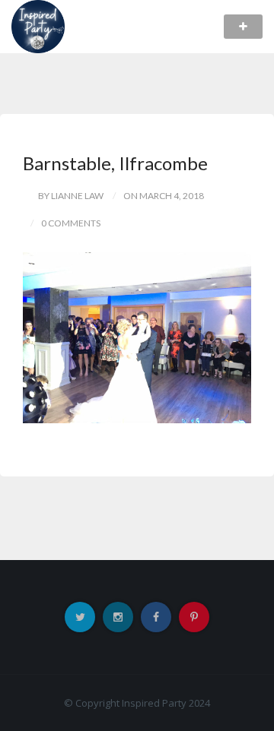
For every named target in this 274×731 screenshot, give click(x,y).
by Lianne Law (71, 195)
